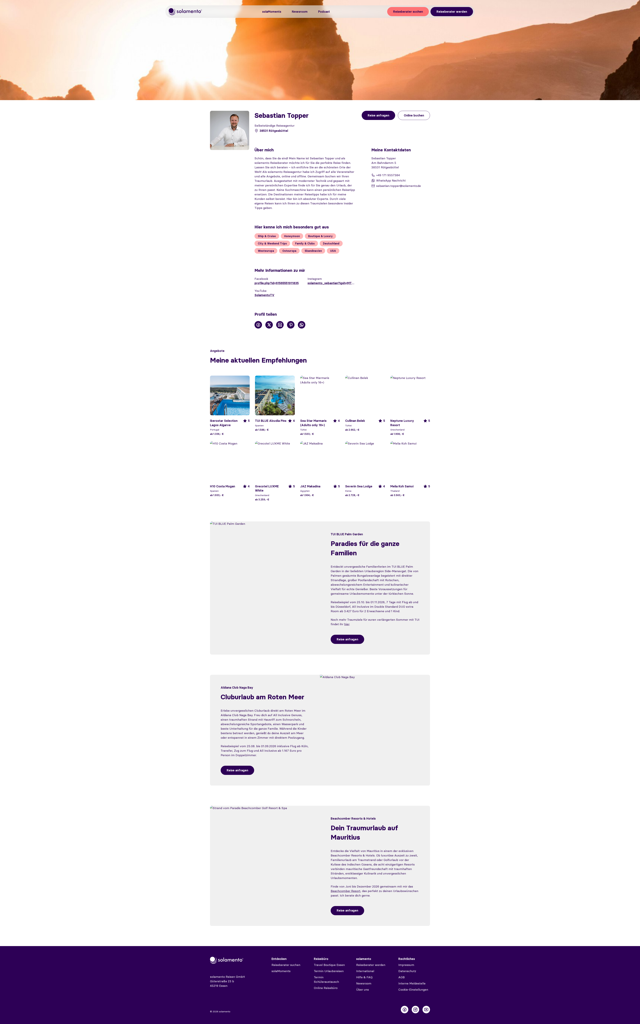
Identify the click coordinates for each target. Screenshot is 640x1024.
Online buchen (414, 115)
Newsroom (300, 12)
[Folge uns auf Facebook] (404, 1009)
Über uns (362, 989)
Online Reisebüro (326, 988)
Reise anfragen (347, 639)
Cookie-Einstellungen (413, 989)
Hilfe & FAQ (364, 977)
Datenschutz (407, 971)
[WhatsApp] (301, 325)
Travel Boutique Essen (329, 965)
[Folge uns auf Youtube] (426, 1009)
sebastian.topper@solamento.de (398, 186)
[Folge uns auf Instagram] (415, 1009)
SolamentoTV (264, 295)
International (365, 971)
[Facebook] (258, 325)
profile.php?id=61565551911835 (276, 283)
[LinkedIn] (280, 325)
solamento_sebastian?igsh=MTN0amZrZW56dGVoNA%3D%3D (331, 283)
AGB (401, 977)
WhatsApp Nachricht (391, 180)
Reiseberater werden (451, 12)
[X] (269, 325)
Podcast (324, 12)
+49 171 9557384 (388, 175)
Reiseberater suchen (408, 12)
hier (346, 624)
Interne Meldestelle (412, 983)
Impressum (406, 965)
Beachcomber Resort (345, 891)
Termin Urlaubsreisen (329, 971)
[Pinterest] (290, 325)
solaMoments (271, 12)
